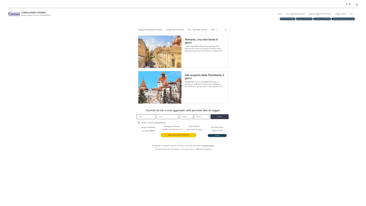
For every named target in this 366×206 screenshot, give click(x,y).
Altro (213, 30)
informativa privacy (208, 145)
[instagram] (350, 4)
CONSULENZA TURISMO (33, 12)
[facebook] (347, 4)
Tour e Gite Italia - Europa (197, 30)
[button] (357, 4)
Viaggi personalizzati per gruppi (150, 30)
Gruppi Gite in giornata (175, 30)
